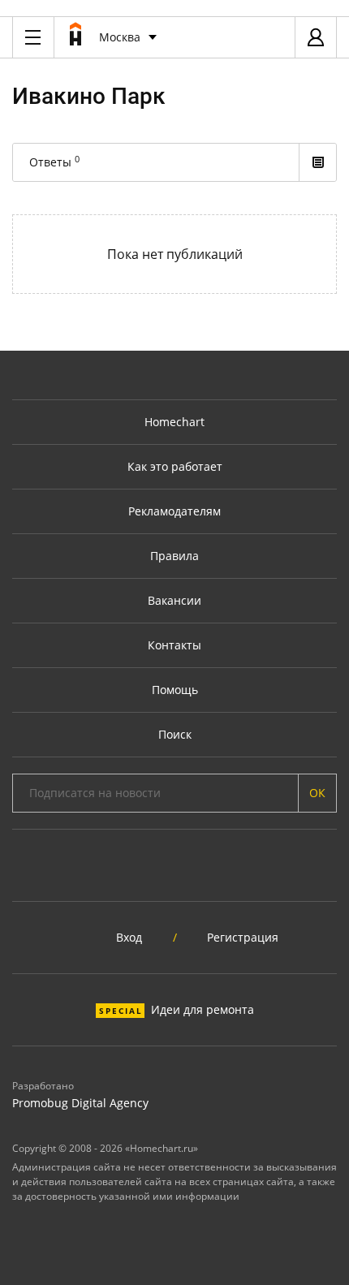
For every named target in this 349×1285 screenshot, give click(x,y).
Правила (174, 555)
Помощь (175, 689)
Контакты (174, 645)
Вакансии (174, 600)
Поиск (175, 734)
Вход (129, 937)
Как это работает (174, 466)
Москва (119, 37)
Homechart (174, 421)
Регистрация (242, 937)
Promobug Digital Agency (80, 1102)
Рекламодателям (174, 511)
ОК (317, 792)
